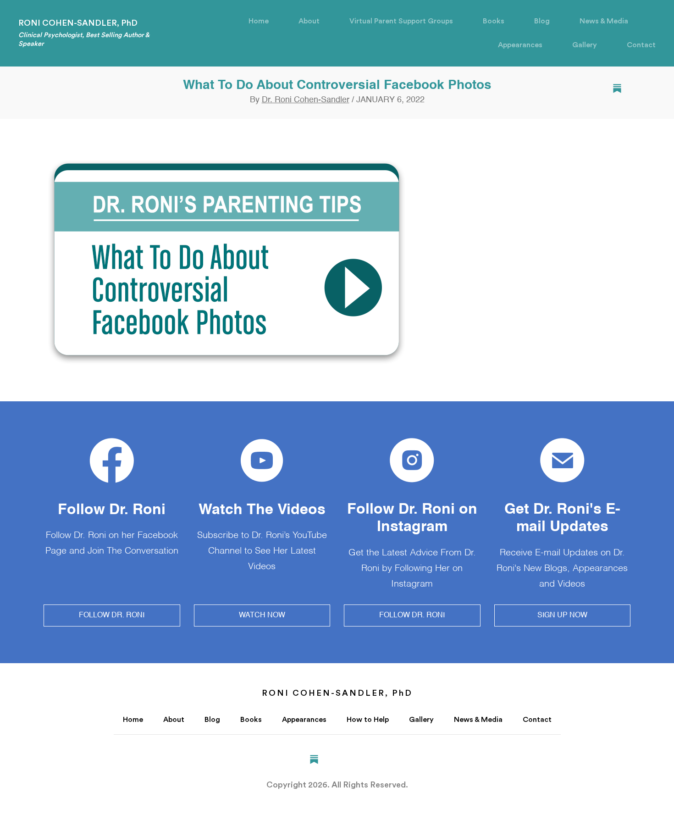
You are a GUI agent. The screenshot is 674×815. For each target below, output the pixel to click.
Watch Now (262, 615)
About (309, 21)
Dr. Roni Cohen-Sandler (305, 100)
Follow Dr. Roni (111, 615)
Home (259, 21)
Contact (641, 45)
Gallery (584, 45)
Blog (542, 21)
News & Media (604, 21)
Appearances (520, 45)
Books (493, 21)
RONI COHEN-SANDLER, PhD (83, 33)
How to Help (368, 719)
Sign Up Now (562, 615)
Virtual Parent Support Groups (401, 21)
